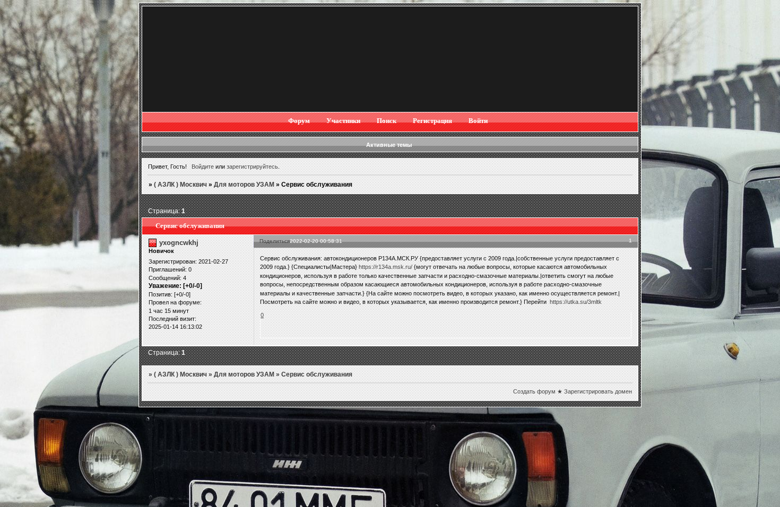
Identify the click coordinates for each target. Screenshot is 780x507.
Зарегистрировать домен (598, 391)
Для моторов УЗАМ (244, 184)
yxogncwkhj (178, 243)
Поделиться (274, 241)
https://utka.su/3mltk (576, 302)
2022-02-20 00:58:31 (316, 241)
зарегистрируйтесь (252, 166)
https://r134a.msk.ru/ (385, 267)
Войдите (203, 166)
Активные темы (389, 145)
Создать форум (534, 391)
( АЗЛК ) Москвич (180, 184)
